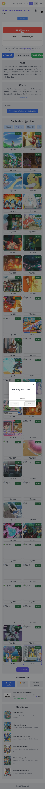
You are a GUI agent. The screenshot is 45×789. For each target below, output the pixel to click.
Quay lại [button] (14, 404)
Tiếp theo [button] (30, 404)
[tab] (21, 398)
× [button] (33, 384)
